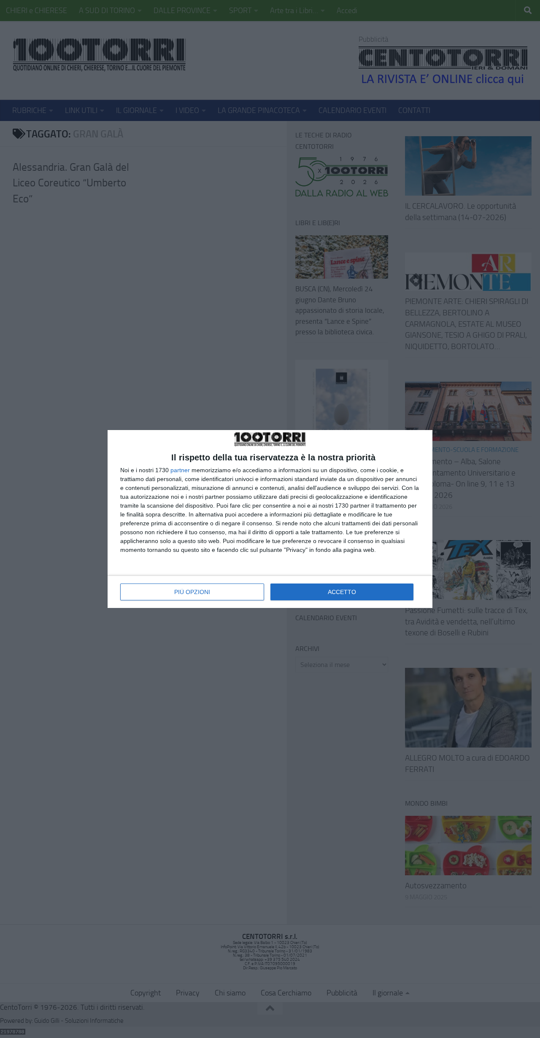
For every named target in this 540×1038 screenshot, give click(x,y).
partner (180, 470)
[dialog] (270, 519)
